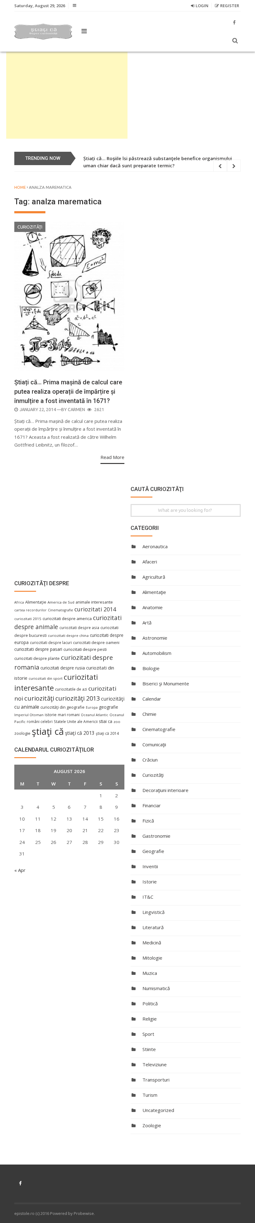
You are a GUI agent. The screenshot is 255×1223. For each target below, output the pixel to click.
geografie (108, 707)
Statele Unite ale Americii (76, 721)
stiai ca (105, 721)
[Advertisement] (67, 95)
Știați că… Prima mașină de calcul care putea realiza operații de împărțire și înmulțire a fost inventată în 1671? (68, 391)
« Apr (20, 870)
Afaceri (149, 561)
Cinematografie (158, 729)
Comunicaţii (154, 744)
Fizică (148, 821)
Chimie (149, 714)
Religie (149, 1019)
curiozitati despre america (67, 618)
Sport (148, 1034)
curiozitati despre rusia (62, 668)
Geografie (153, 851)
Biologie (151, 668)
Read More (112, 457)
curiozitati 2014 (95, 609)
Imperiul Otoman (29, 714)
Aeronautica (155, 546)
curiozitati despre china (68, 635)
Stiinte (149, 1049)
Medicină (151, 942)
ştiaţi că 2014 (107, 733)
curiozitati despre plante (37, 658)
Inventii (150, 866)
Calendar (151, 699)
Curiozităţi (29, 227)
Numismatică (156, 988)
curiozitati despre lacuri (51, 642)
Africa (19, 602)
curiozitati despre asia (79, 627)
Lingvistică (153, 912)
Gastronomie (156, 836)
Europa (92, 707)
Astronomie (154, 638)
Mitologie (152, 958)
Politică (150, 1003)
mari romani (69, 714)
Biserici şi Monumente (165, 683)
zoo (117, 721)
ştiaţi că (48, 731)
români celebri (40, 721)
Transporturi (155, 1080)
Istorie (149, 881)
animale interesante (94, 602)
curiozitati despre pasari (38, 649)
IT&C (147, 897)
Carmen (76, 409)
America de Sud (61, 602)
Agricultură (153, 577)
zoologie (22, 733)
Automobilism (156, 653)
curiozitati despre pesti (85, 649)
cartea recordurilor (30, 610)
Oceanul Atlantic (94, 715)
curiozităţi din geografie (62, 707)
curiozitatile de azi (71, 689)
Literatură (153, 927)
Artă (146, 622)
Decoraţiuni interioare (165, 790)
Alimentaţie (154, 592)
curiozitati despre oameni (96, 642)
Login (202, 5)
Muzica (149, 973)
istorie (51, 714)
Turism (149, 1095)
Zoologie (151, 1125)
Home (20, 187)
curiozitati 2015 (27, 618)
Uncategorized (158, 1110)
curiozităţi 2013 (77, 698)
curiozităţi (39, 698)
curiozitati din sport (46, 678)
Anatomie (152, 607)
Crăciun (150, 760)
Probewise (84, 1213)
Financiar (151, 805)
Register (229, 5)
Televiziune (154, 1064)
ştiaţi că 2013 (80, 733)
